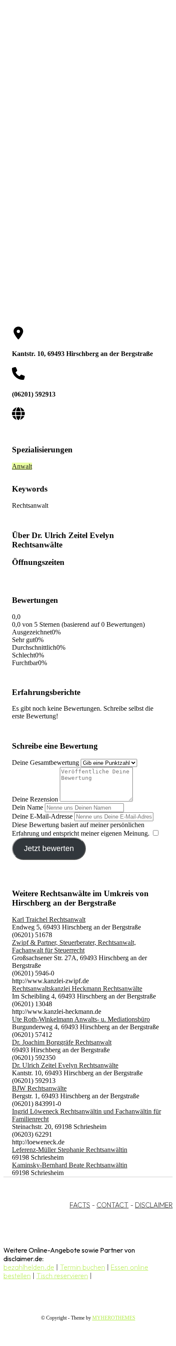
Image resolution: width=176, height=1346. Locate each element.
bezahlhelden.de (28, 1267)
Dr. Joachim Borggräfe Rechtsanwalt (61, 1042)
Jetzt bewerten (49, 848)
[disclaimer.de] (79, 77)
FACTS (80, 1205)
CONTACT (113, 1205)
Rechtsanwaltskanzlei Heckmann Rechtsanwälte (77, 988)
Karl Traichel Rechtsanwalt (48, 919)
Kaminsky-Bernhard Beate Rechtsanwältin (69, 1165)
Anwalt (22, 466)
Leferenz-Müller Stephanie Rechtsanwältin (69, 1149)
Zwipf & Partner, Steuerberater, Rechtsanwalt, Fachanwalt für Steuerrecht (74, 946)
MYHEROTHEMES (113, 1318)
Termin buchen (82, 1267)
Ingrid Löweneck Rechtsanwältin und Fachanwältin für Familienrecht (86, 1115)
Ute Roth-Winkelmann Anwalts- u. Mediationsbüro (81, 1019)
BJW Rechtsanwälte (39, 1088)
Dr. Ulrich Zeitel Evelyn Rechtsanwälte (65, 1065)
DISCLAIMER (154, 1205)
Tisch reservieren (62, 1275)
